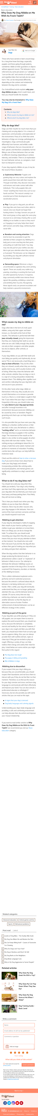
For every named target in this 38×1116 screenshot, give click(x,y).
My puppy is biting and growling (16, 658)
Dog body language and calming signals (19, 703)
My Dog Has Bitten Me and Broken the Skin (18, 939)
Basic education (19, 7)
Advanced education (9, 920)
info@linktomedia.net (12, 1079)
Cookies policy (30, 1114)
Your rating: (18, 1056)
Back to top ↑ (19, 1090)
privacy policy (7, 1065)
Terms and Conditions (9, 1114)
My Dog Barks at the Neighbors (14, 955)
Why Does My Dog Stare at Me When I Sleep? (26, 997)
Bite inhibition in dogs (12, 661)
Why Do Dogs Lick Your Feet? (14, 948)
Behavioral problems (22, 924)
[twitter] (9, 1103)
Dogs (10, 52)
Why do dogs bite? (13, 112)
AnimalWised (4, 7)
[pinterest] (21, 1103)
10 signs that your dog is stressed (16, 700)
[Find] (35, 2)
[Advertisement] (19, 823)
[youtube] (17, 1103)
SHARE (30, 4)
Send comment (28, 1064)
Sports (10, 924)
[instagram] (13, 1103)
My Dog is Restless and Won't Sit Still (16, 952)
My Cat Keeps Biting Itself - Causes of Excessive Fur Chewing (20, 944)
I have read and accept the (11, 1064)
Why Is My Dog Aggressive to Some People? (19, 962)
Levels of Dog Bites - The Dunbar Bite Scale (19, 936)
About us (26, 1111)
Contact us (34, 1111)
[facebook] (5, 1103)
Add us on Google (30, 51)
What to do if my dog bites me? (18, 118)
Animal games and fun (26, 920)
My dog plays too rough (13, 654)
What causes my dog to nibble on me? (20, 115)
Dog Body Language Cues (13, 959)
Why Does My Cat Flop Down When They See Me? (27, 986)
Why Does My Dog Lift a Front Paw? (17, 101)
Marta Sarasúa (9, 20)
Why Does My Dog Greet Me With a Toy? (27, 974)
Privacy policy (20, 1114)
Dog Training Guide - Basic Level (27, 1007)
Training (11, 7)
